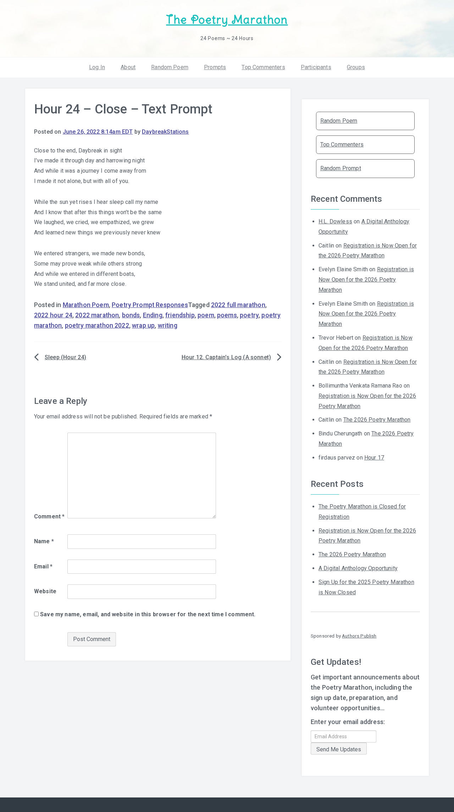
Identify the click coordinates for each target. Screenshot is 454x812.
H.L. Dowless (335, 221)
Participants (316, 67)
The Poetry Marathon (227, 19)
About (128, 67)
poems (227, 315)
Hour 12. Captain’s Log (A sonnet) (226, 357)
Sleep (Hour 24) (65, 357)
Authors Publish (359, 636)
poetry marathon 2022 (97, 325)
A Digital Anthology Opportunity (358, 568)
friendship (180, 315)
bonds (131, 315)
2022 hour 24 (53, 315)
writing (167, 325)
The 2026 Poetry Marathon (377, 419)
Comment (49, 516)
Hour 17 (374, 457)
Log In (97, 67)
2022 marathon (97, 315)
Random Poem (169, 67)
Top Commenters (263, 67)
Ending (152, 315)
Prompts (215, 67)
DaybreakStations (165, 131)
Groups (356, 67)
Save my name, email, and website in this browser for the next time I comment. (147, 614)
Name (44, 541)
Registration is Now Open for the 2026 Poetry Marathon (366, 279)
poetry (249, 315)
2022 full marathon (238, 304)
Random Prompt (340, 168)
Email (43, 566)
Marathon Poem (86, 304)
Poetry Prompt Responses (150, 304)
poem (206, 315)
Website (45, 591)
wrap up (143, 325)
